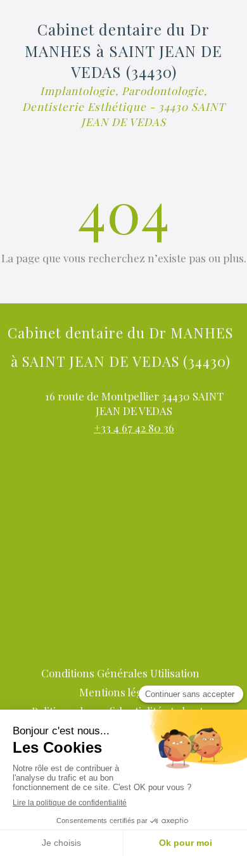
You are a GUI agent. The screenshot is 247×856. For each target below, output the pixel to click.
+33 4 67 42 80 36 (134, 428)
